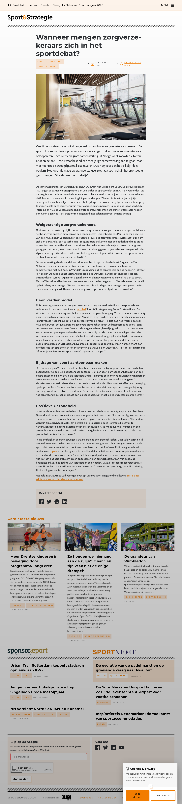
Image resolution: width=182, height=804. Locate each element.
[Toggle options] (150, 786)
